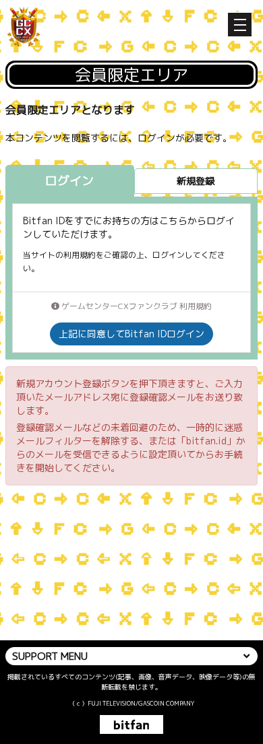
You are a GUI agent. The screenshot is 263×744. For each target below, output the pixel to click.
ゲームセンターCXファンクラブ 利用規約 (135, 306)
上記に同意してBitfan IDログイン (131, 333)
